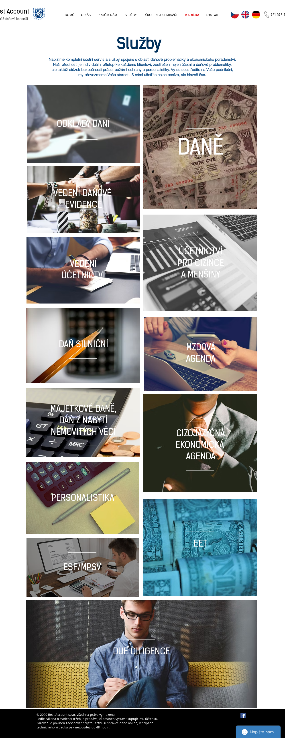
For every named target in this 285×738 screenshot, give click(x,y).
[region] (83, 124)
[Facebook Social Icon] (243, 715)
